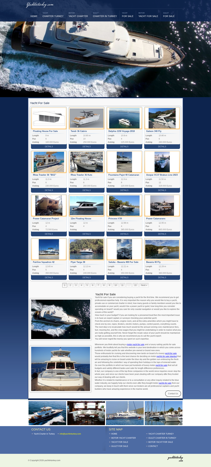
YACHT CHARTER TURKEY (161, 434)
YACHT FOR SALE (148, 14)
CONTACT (36, 26)
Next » (144, 285)
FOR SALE (127, 14)
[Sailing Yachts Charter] (125, 424)
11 (122, 285)
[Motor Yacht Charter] (47, 424)
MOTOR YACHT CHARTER (123, 438)
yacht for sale (171, 353)
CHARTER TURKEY (53, 14)
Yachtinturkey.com (39, 4)
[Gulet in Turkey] (86, 424)
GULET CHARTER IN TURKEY (162, 438)
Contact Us (173, 393)
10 (116, 285)
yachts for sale (165, 383)
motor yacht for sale (135, 344)
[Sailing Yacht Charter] (163, 424)
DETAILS (49, 146)
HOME (33, 16)
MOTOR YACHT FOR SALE (160, 442)
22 (135, 285)
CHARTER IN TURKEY (105, 14)
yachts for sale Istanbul (166, 356)
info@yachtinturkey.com (70, 434)
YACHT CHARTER (78, 14)
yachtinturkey (175, 459)
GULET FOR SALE (119, 446)
